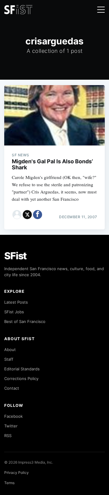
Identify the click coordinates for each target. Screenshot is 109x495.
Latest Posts (16, 302)
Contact (11, 388)
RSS (8, 435)
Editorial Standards (22, 368)
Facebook (13, 416)
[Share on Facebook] (37, 214)
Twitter (11, 425)
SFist (15, 256)
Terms (9, 483)
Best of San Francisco (24, 321)
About (10, 349)
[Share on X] (27, 214)
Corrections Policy (21, 378)
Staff (8, 359)
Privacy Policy (16, 472)
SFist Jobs (14, 311)
